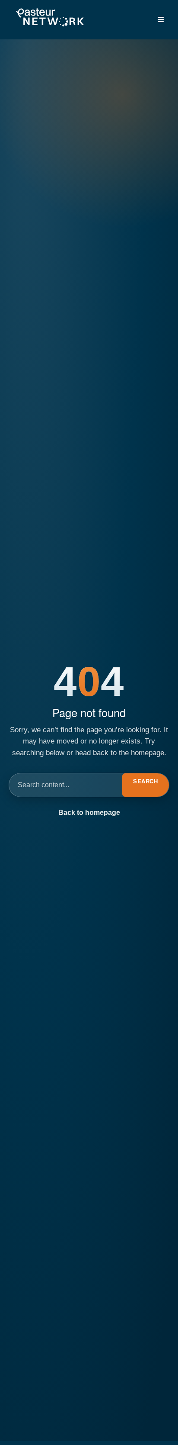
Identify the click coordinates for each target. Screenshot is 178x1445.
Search (145, 781)
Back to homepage (89, 812)
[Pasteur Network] (50, 18)
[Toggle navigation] (160, 19)
